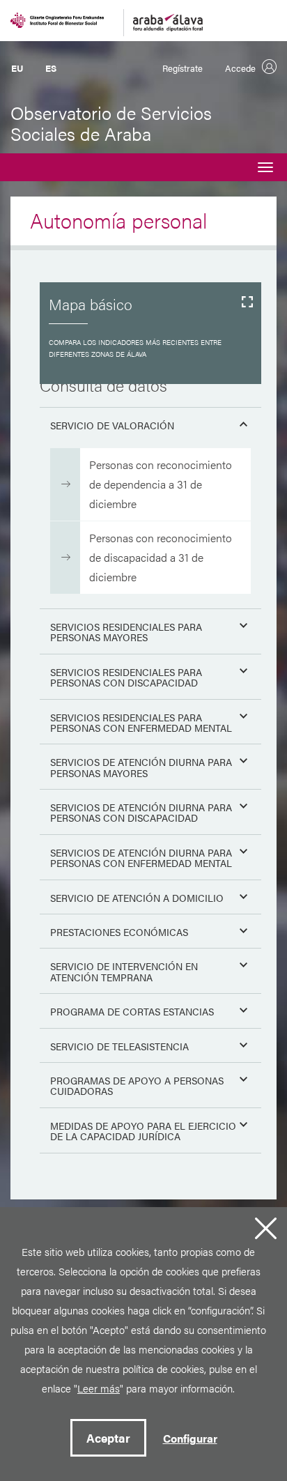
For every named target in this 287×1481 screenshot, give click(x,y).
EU (17, 68)
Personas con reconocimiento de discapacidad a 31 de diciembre (160, 557)
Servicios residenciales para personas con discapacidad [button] (126, 677)
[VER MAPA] (150, 333)
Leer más (98, 1388)
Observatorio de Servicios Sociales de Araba (111, 123)
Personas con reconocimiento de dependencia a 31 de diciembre (160, 484)
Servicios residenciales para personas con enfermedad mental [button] (141, 722)
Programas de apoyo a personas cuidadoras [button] (137, 1085)
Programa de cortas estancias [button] (132, 1011)
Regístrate (182, 68)
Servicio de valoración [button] (112, 425)
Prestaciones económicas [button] (119, 932)
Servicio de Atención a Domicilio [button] (137, 898)
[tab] (150, 423)
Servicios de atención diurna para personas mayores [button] (141, 767)
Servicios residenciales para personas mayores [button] (126, 632)
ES (50, 68)
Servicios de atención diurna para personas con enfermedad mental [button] (141, 857)
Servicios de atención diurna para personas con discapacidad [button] (141, 812)
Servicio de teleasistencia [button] (119, 1046)
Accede (240, 68)
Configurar (190, 1438)
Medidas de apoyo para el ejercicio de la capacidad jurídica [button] (143, 1131)
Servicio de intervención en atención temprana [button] (124, 971)
